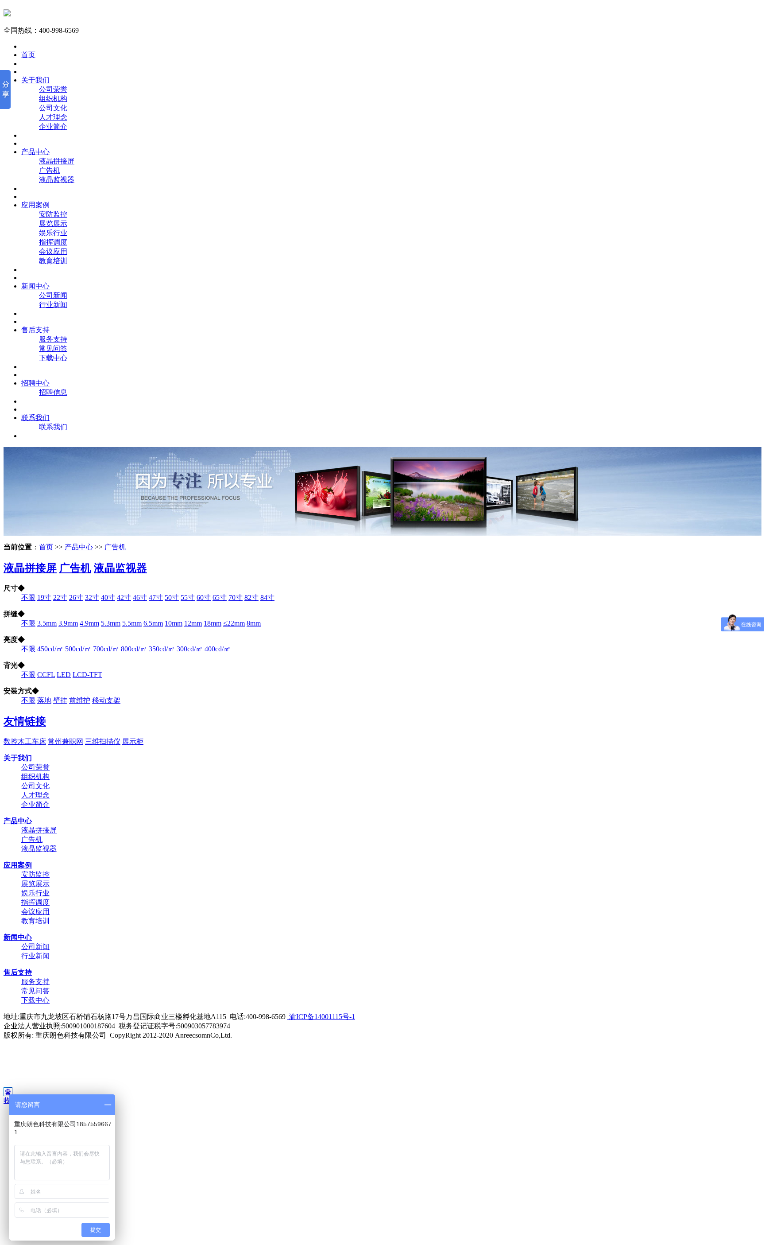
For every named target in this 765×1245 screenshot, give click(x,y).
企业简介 (53, 126)
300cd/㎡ (190, 649)
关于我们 (35, 80)
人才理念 (53, 117)
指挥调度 (53, 242)
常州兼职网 (65, 741)
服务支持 (53, 339)
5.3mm (110, 623)
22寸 (60, 597)
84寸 (267, 597)
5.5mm (132, 623)
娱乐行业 (53, 233)
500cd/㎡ (78, 649)
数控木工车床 (25, 741)
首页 (28, 54)
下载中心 (53, 358)
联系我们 (35, 417)
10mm (173, 623)
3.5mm (47, 623)
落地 (44, 700)
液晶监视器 (56, 179)
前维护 (79, 700)
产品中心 (35, 152)
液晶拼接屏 (56, 161)
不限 (28, 597)
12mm (193, 623)
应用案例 (35, 205)
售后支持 (35, 330)
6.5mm (153, 623)
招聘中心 (35, 383)
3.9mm (68, 623)
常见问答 (53, 348)
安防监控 (53, 214)
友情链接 (25, 721)
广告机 (49, 170)
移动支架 (106, 700)
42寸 (124, 597)
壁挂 (60, 700)
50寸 (172, 597)
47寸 (156, 597)
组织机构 (53, 98)
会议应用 (53, 251)
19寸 (44, 597)
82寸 (251, 597)
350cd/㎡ (162, 649)
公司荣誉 (53, 89)
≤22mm (234, 623)
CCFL (46, 674)
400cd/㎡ (218, 649)
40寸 (108, 597)
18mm (212, 623)
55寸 (188, 597)
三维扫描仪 (102, 741)
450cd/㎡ (50, 649)
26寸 (76, 597)
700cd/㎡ (106, 649)
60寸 (204, 597)
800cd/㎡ (134, 649)
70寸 (235, 597)
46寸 (140, 597)
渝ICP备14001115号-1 (321, 1016)
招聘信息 (53, 392)
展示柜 (132, 741)
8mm (254, 623)
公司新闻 (53, 295)
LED (64, 674)
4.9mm (89, 623)
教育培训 (53, 261)
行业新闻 (53, 304)
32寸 (92, 597)
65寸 (219, 597)
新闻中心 (35, 286)
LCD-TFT (87, 674)
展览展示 (53, 223)
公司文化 (53, 108)
